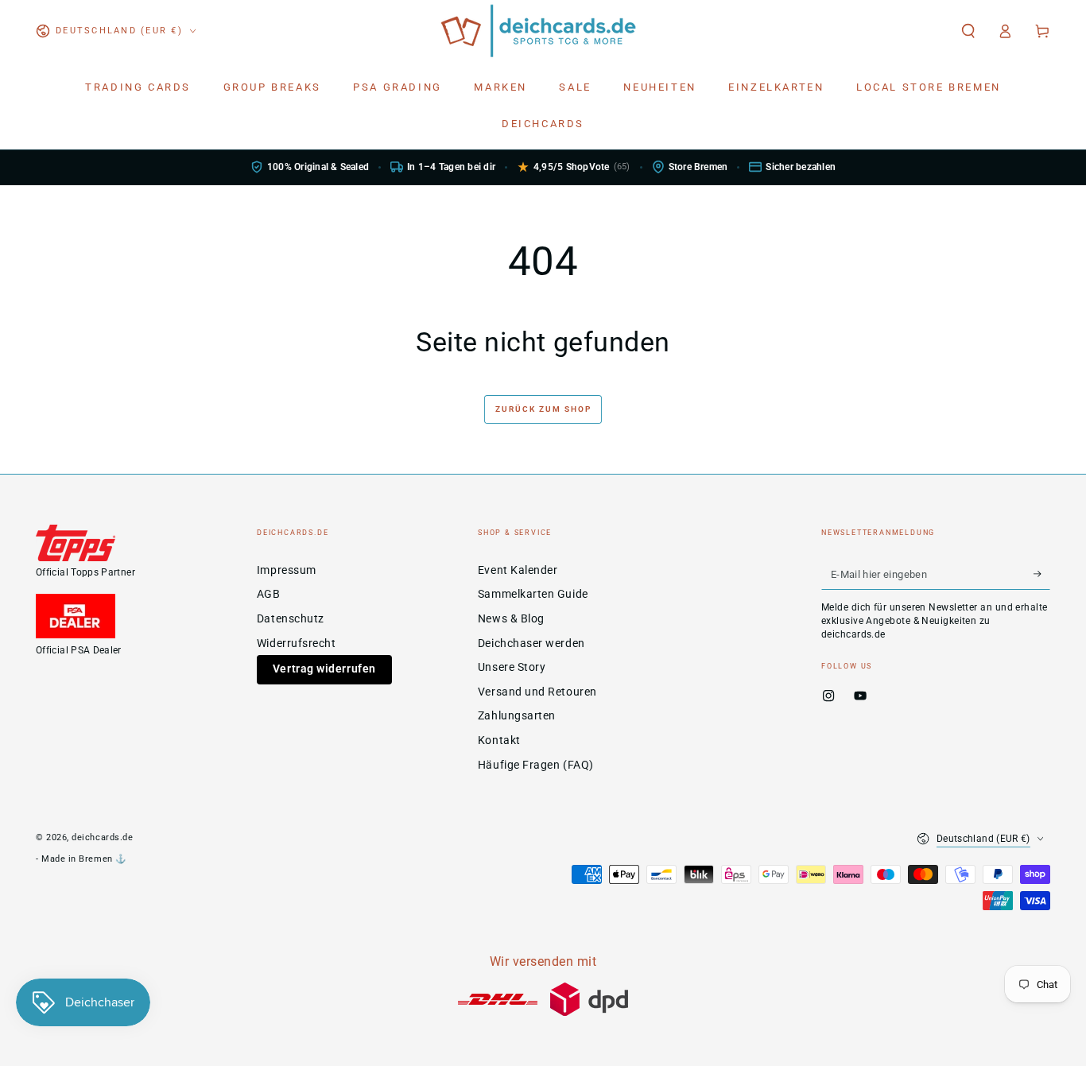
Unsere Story (511, 667)
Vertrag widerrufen (324, 669)
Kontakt (499, 740)
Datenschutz (290, 619)
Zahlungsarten (517, 716)
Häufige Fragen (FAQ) (536, 765)
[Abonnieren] (1042, 574)
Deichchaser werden (531, 643)
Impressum (286, 570)
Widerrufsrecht (296, 643)
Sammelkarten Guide (533, 594)
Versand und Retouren (537, 692)
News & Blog (511, 619)
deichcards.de (102, 837)
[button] (968, 31)
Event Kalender (518, 570)
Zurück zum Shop (543, 409)
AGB (269, 594)
